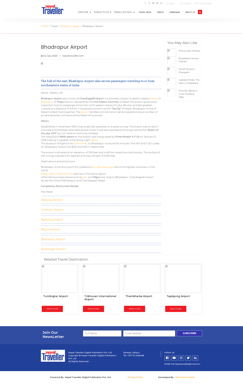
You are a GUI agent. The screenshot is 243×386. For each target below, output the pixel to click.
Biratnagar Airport (53, 249)
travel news (145, 12)
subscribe (189, 333)
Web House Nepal (184, 377)
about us (190, 12)
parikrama (174, 12)
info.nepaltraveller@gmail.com (185, 364)
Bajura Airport (50, 229)
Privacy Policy (135, 377)
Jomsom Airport (52, 209)
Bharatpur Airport (53, 239)
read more (52, 309)
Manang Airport (52, 200)
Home (44, 26)
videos (160, 12)
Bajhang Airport (52, 219)
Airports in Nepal (70, 26)
